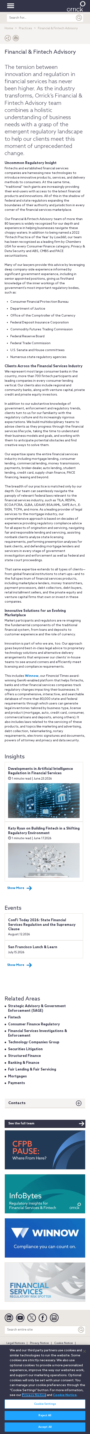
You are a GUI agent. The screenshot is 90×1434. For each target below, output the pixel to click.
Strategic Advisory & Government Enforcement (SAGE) (37, 1008)
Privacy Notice (39, 1343)
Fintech (14, 1017)
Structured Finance (24, 1056)
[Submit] (79, 18)
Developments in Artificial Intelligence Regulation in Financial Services (40, 771)
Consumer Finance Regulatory (34, 1024)
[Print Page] (16, 39)
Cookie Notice (63, 1343)
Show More (15, 888)
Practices (25, 28)
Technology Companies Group (33, 1042)
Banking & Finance (23, 1063)
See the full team (21, 1123)
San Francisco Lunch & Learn (32, 947)
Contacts (17, 1103)
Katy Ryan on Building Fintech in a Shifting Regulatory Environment (44, 831)
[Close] (84, 1351)
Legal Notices (15, 1343)
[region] (45, 1389)
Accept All (45, 1427)
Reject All (45, 1415)
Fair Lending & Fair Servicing (32, 1069)
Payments (16, 1083)
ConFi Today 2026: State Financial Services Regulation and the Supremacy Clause (41, 924)
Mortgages (17, 1076)
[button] (8, 39)
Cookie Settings (45, 1404)
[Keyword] (81, 1329)
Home (9, 28)
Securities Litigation (25, 1049)
